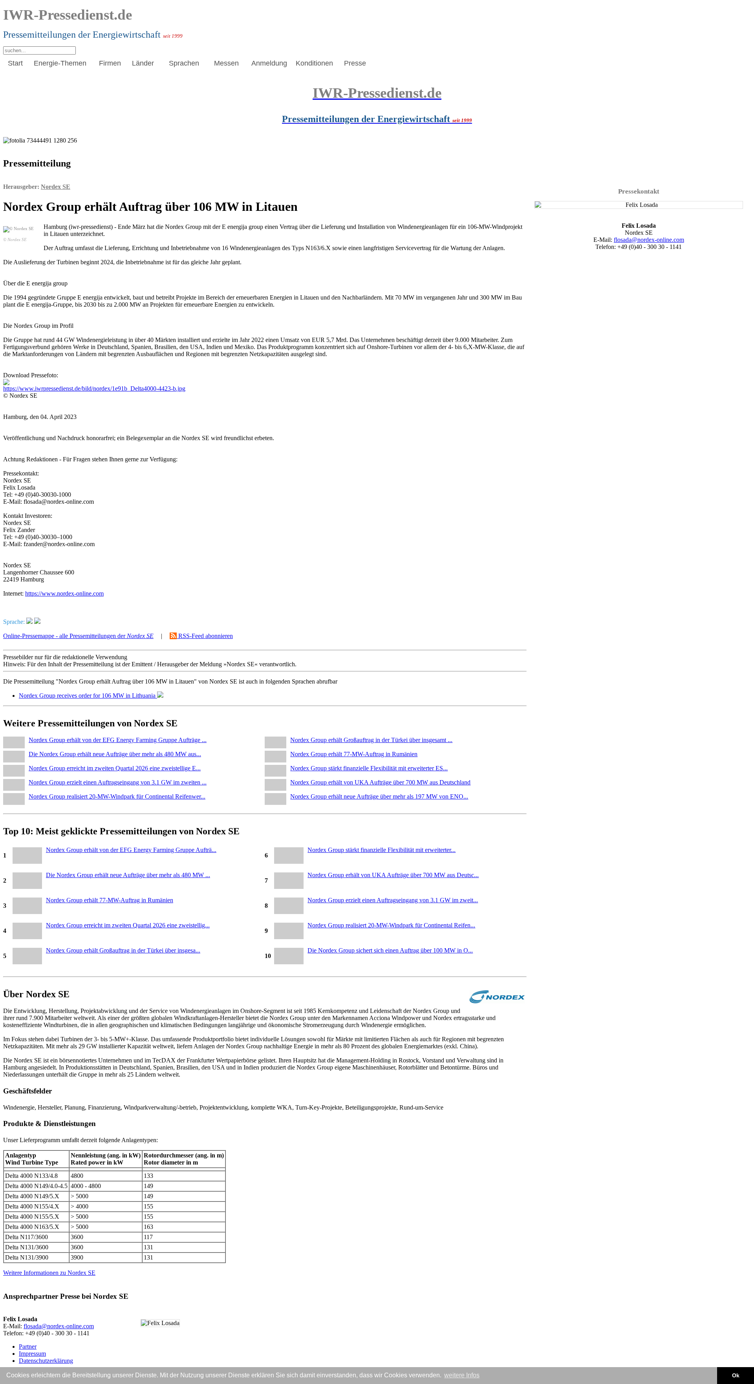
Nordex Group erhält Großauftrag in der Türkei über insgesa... (123, 950)
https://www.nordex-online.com (64, 593)
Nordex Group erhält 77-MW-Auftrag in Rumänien (109, 900)
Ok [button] (735, 1375)
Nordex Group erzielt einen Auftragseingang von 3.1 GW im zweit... (392, 900)
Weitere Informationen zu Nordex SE (49, 1272)
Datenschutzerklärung (46, 1360)
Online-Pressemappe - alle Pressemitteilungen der (78, 636)
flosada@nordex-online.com (59, 1326)
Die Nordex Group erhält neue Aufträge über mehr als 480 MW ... (128, 875)
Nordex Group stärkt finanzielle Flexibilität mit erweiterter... (381, 849)
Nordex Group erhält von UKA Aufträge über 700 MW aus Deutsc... (393, 875)
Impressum (32, 1353)
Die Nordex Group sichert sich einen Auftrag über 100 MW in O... (390, 950)
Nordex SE (55, 186)
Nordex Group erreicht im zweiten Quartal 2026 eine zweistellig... (128, 925)
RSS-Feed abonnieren (205, 636)
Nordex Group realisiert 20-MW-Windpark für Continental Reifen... (391, 925)
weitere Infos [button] (461, 1375)
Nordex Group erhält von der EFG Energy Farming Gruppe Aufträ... (131, 849)
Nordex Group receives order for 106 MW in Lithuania (88, 695)
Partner (28, 1346)
